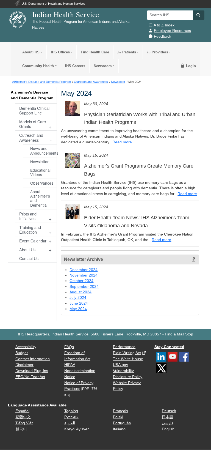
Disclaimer (24, 365)
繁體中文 (23, 417)
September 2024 (84, 287)
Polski (118, 417)
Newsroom (103, 66)
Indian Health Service (65, 14)
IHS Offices (60, 52)
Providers (157, 52)
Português (122, 423)
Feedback (162, 36)
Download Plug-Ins (31, 371)
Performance (124, 347)
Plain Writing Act (127, 353)
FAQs (69, 347)
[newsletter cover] (72, 160)
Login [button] (190, 66)
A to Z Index (164, 25)
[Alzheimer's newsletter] (72, 108)
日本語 (167, 417)
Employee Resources (172, 31)
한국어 (21, 429)
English (168, 429)
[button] (198, 15)
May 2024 (78, 309)
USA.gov (120, 365)
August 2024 (80, 292)
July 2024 (78, 298)
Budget (21, 353)
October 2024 (81, 281)
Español (22, 411)
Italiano (119, 429)
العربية (69, 423)
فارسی (167, 423)
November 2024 (84, 275)
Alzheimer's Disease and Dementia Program (32, 95)
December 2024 (84, 270)
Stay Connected (169, 347)
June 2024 (79, 303)
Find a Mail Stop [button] (179, 334)
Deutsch (169, 411)
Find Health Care (95, 52)
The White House (128, 359)
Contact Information (32, 359)
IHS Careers (75, 66)
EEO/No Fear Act (30, 377)
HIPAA (69, 365)
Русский (71, 417)
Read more (122, 142)
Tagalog (71, 411)
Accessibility (25, 347)
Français (120, 411)
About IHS (31, 52)
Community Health (38, 66)
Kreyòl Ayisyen (77, 429)
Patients (127, 52)
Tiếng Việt (24, 423)
